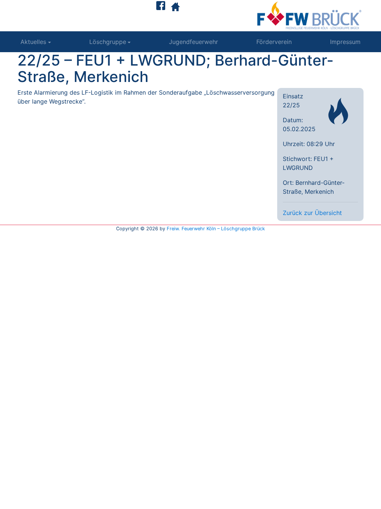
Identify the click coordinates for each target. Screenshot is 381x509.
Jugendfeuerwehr (193, 41)
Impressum (345, 41)
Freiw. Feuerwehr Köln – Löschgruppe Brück (216, 228)
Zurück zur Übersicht (312, 212)
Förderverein (274, 41)
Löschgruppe (107, 41)
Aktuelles (33, 41)
